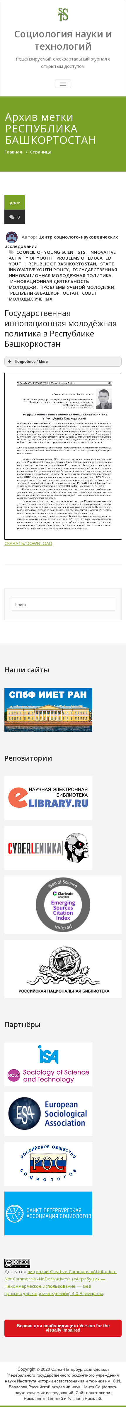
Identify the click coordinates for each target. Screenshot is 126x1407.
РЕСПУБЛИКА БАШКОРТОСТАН (44, 293)
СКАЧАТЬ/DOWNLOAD (28, 543)
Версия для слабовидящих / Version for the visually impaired (63, 1327)
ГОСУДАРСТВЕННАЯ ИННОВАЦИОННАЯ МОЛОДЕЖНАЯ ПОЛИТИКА (63, 272)
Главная (13, 152)
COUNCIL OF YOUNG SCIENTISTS (50, 252)
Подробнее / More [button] (31, 361)
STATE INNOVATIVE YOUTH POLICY (61, 266)
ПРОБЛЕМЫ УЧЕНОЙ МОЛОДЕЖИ (77, 287)
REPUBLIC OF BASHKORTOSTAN (62, 264)
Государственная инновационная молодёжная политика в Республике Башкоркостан (60, 328)
